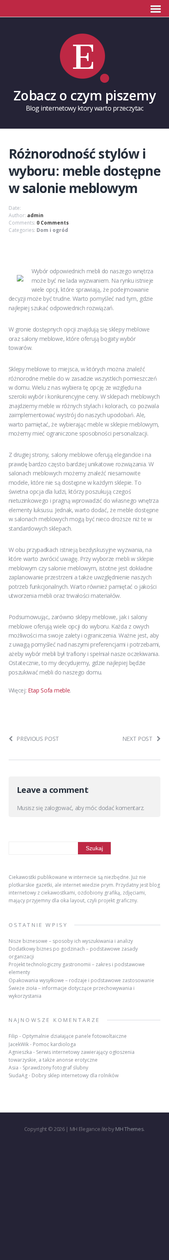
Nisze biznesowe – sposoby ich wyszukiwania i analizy (71, 941)
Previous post (37, 738)
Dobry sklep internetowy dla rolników (75, 1075)
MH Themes (129, 1129)
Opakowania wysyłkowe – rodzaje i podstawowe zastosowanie (81, 980)
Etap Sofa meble (49, 690)
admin (35, 215)
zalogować (58, 808)
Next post (137, 738)
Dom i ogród (52, 230)
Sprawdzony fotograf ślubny (55, 1067)
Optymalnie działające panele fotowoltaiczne (74, 1036)
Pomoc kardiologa (54, 1044)
